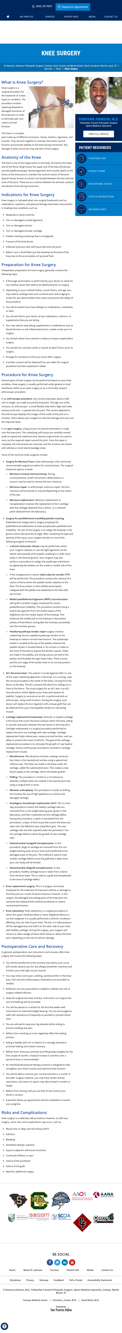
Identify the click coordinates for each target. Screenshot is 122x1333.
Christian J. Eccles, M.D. (65, 1300)
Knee (58, 68)
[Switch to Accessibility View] (4, 1326)
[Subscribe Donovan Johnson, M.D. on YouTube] (72, 1262)
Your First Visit (97, 158)
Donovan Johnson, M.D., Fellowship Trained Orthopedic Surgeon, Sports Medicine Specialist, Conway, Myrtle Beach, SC (62, 1291)
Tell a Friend (75, 1280)
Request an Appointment (75, 6)
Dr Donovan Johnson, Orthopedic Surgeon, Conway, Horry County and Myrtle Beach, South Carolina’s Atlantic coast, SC (60, 65)
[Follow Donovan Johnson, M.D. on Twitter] (57, 1262)
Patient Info (73, 1269)
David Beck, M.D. (90, 1300)
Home (12, 1269)
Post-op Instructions (101, 196)
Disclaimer (15, 1280)
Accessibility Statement (99, 1280)
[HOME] (8, 17)
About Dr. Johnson (32, 1269)
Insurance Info (97, 209)
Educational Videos (100, 183)
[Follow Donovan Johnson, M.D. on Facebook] (50, 1262)
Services (48, 68)
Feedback (59, 1280)
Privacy (30, 1280)
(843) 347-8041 (44, 6)
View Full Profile (99, 133)
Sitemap (43, 1280)
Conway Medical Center (35, 1300)
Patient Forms (97, 171)
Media (90, 1269)
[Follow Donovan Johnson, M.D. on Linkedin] (65, 1262)
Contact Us (107, 1269)
